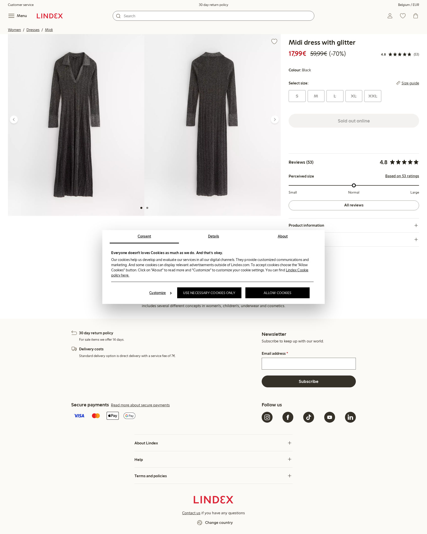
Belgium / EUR (408, 5)
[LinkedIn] (350, 417)
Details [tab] (213, 236)
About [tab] (283, 236)
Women (14, 29)
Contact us (191, 513)
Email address (275, 353)
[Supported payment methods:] (165, 416)
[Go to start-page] (50, 16)
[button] (76, 125)
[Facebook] (287, 417)
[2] (147, 208)
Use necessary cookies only (209, 293)
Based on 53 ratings (402, 176)
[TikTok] (308, 417)
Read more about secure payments (140, 405)
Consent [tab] (144, 236)
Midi (49, 29)
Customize (157, 293)
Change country (219, 522)
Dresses (33, 29)
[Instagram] (267, 417)
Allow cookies (277, 293)
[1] (141, 208)
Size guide (410, 83)
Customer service (21, 5)
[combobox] (213, 16)
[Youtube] (329, 417)
